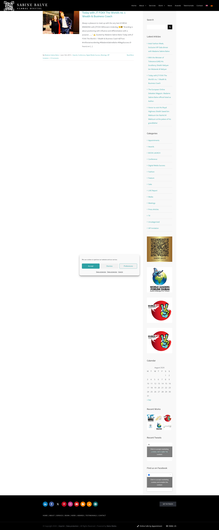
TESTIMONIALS (91, 515)
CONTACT (102, 515)
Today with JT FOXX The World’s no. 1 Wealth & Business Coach (157, 79)
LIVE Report (152, 190)
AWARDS (80, 515)
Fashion (151, 172)
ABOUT (52, 515)
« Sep (149, 400)
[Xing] (95, 504)
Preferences (128, 266)
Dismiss (109, 266)
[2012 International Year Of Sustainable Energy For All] (167, 426)
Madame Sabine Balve (52, 55)
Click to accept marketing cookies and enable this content (159, 451)
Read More (130, 55)
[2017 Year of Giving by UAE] (159, 418)
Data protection (101, 272)
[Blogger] (82, 504)
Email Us (172, 526)
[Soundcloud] (89, 504)
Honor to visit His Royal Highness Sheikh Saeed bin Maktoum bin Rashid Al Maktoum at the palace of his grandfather (159, 115)
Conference (82, 55)
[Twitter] (57, 504)
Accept (90, 266)
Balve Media (111, 526)
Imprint (120, 272)
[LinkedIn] (45, 504)
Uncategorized (154, 222)
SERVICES (59, 515)
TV (149, 215)
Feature (151, 178)
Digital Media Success (93, 55)
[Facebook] (51, 504)
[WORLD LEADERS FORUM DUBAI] (159, 426)
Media (150, 197)
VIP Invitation (153, 228)
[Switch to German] (212, 5)
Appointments (153, 140)
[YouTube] (76, 504)
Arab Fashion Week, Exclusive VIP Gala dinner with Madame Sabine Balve (158, 47)
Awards (75, 55)
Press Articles (153, 209)
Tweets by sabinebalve (159, 451)
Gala (150, 184)
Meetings (104, 55)
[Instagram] (70, 504)
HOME (45, 515)
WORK (67, 515)
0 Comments (55, 58)
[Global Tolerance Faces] (167, 418)
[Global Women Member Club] (151, 418)
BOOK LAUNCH (154, 153)
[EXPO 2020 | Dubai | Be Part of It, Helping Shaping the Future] (151, 426)
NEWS (73, 515)
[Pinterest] (64, 504)
